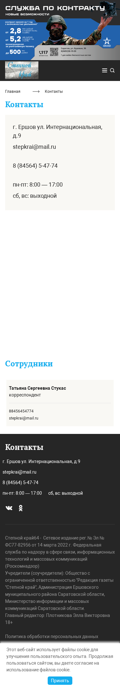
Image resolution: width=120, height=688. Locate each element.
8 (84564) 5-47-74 (35, 165)
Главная (12, 91)
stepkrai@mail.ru (34, 146)
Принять (60, 680)
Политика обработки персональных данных (51, 636)
